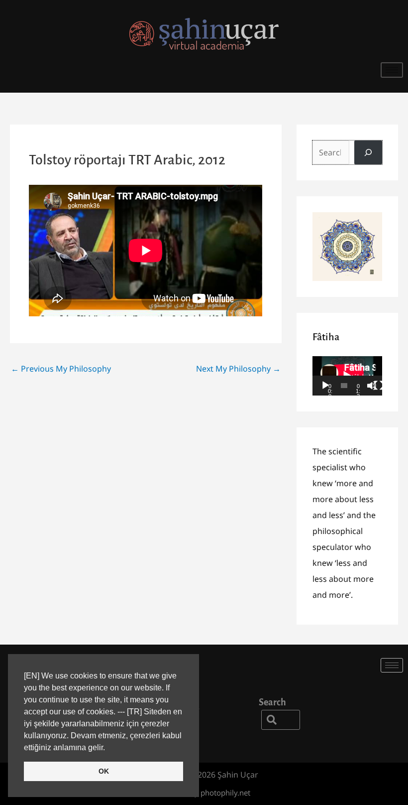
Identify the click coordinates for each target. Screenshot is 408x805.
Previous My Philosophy (61, 368)
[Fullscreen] (379, 386)
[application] (347, 376)
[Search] (368, 152)
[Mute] (372, 386)
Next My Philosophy (238, 368)
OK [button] (104, 771)
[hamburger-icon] (392, 70)
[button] (280, 720)
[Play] (325, 386)
